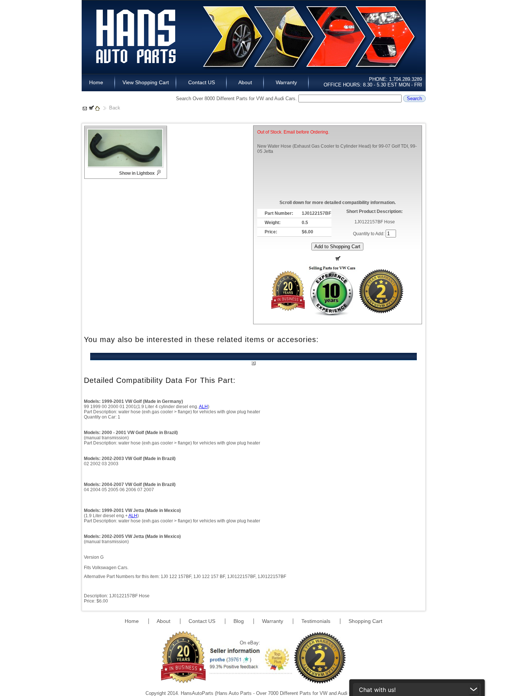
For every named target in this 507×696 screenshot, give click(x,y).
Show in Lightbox (137, 173)
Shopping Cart (365, 621)
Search (414, 98)
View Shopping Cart (145, 82)
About (245, 82)
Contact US (201, 82)
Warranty (286, 82)
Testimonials (316, 621)
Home (98, 82)
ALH (203, 406)
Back (114, 108)
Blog (239, 621)
